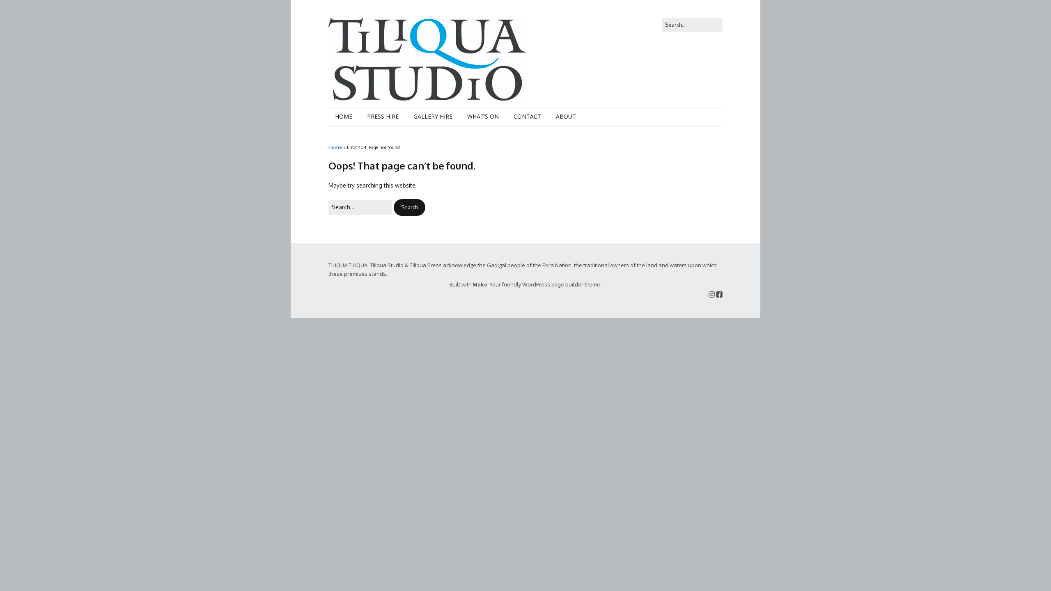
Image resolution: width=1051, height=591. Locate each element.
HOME (343, 116)
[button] (409, 207)
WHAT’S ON (483, 116)
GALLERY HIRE (432, 116)
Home (335, 147)
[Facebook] (719, 294)
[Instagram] (712, 294)
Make (480, 284)
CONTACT (527, 116)
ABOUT (566, 116)
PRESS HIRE (383, 116)
